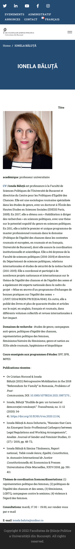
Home (7, 45)
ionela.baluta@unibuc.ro (28, 520)
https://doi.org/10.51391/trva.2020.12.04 (35, 416)
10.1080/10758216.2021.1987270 (49, 395)
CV (5, 186)
